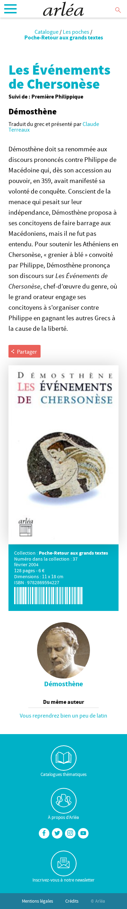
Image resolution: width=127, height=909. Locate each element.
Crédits (71, 901)
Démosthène (63, 684)
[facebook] (44, 833)
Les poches (76, 31)
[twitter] (57, 833)
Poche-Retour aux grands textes (63, 37)
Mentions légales (37, 901)
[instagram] (70, 833)
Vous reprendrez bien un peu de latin (63, 715)
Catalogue (47, 31)
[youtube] (83, 833)
